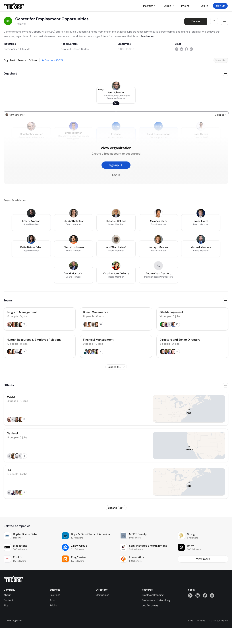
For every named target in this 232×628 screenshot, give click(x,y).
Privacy (201, 620)
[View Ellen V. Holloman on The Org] (73, 239)
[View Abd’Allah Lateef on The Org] (116, 239)
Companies (102, 595)
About (7, 595)
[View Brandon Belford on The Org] (116, 213)
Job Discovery (150, 605)
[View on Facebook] (186, 49)
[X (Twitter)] (190, 595)
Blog (6, 605)
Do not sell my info (219, 620)
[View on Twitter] (176, 49)
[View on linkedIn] (181, 49)
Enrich (167, 5)
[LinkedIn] (197, 595)
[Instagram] (212, 595)
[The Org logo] (13, 579)
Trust (52, 600)
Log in (204, 5)
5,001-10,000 (126, 49)
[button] (116, 95)
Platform (148, 5)
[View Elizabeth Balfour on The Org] (73, 213)
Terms (190, 620)
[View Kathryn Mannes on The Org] (158, 239)
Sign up (220, 5)
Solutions (55, 595)
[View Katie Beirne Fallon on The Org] (31, 239)
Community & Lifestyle (17, 49)
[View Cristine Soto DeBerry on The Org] (116, 265)
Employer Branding (153, 595)
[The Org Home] (14, 6)
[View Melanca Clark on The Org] (158, 213)
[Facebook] (205, 595)
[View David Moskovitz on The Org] (73, 265)
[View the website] (191, 49)
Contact (8, 600)
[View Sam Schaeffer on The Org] (116, 85)
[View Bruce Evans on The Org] (200, 213)
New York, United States (75, 49)
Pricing (53, 605)
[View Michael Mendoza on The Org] (200, 239)
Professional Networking (156, 600)
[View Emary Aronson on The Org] (31, 213)
